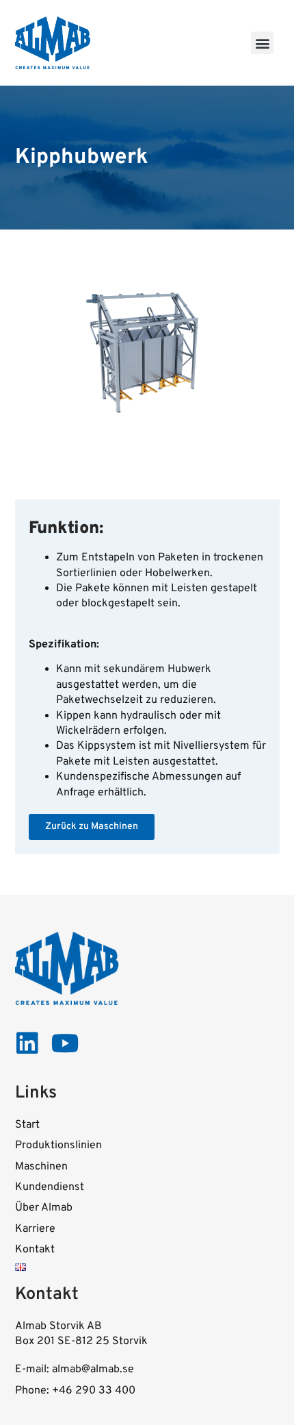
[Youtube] (65, 1043)
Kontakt (35, 1249)
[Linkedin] (27, 1043)
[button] (262, 43)
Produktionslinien (58, 1145)
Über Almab (43, 1208)
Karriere (35, 1229)
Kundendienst (49, 1187)
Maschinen (41, 1167)
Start (27, 1125)
